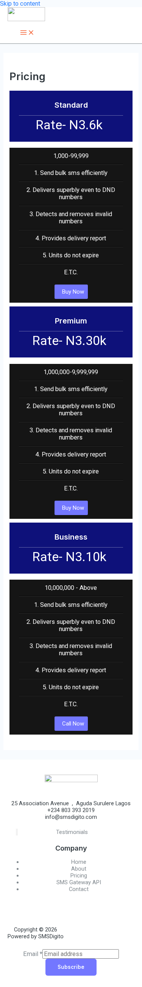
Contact (79, 889)
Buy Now (73, 291)
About (78, 868)
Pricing (78, 875)
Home (78, 862)
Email (32, 954)
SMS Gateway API (78, 882)
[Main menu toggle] (27, 33)
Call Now (73, 723)
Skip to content (20, 3)
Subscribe (71, 967)
